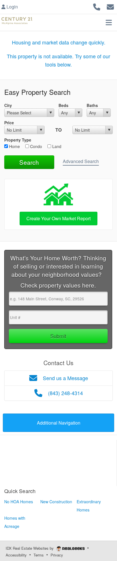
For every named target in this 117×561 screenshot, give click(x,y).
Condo (35, 146)
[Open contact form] (110, 6)
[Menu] (109, 22)
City (8, 105)
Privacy (57, 555)
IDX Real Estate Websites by (30, 548)
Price (9, 122)
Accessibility (16, 555)
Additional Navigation (58, 422)
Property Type (17, 140)
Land (56, 146)
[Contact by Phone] (96, 6)
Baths (92, 105)
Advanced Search (81, 161)
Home (14, 146)
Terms (39, 555)
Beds (63, 105)
